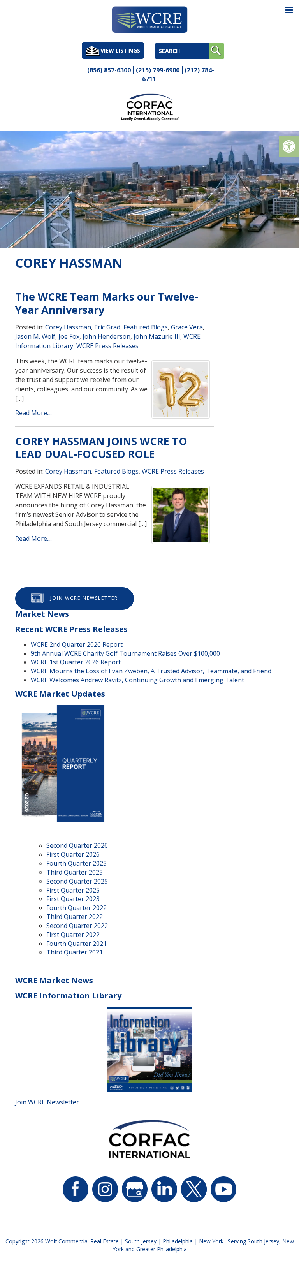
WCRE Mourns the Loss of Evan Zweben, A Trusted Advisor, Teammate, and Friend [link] (151, 671)
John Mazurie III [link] (157, 336)
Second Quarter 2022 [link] (77, 925)
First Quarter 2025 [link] (73, 890)
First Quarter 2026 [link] (73, 854)
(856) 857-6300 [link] (109, 70)
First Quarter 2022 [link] (73, 934)
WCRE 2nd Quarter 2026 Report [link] (77, 644)
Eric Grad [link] (107, 327)
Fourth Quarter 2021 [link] (76, 943)
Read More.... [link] (33, 412)
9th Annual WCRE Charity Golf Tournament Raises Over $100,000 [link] (125, 653)
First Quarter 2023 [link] (73, 898)
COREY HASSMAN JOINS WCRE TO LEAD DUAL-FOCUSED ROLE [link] (101, 447)
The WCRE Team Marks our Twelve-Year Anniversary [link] (106, 303)
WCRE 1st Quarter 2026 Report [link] (76, 662)
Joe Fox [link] (68, 336)
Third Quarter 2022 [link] (74, 916)
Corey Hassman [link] (68, 327)
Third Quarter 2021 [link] (74, 952)
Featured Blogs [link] (145, 327)
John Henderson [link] (106, 336)
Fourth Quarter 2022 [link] (76, 907)
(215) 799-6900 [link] (157, 70)
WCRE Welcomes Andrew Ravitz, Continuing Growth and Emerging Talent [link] (137, 680)
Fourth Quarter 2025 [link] (76, 863)
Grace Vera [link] (187, 327)
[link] (289, 146)
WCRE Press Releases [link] (107, 346)
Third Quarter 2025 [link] (74, 872)
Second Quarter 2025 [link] (77, 881)
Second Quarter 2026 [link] (77, 845)
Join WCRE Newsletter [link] (84, 598)
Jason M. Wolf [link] (35, 336)
